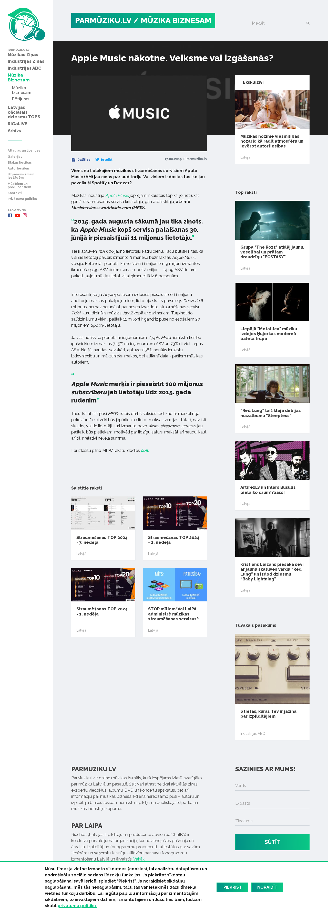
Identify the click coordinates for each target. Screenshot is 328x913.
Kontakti (15, 193)
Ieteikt (106, 160)
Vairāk (139, 859)
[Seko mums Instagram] (25, 215)
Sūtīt (272, 842)
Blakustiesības (20, 162)
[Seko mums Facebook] (10, 215)
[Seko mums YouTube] (17, 215)
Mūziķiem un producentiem (19, 185)
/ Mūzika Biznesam (172, 20)
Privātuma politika (22, 199)
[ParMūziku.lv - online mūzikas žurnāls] (26, 24)
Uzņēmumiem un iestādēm (21, 176)
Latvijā (81, 554)
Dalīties (83, 160)
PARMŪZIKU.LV (103, 20)
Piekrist (232, 887)
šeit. (145, 450)
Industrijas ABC (252, 733)
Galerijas (15, 156)
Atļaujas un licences (24, 150)
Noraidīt (267, 887)
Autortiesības (19, 168)
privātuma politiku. (77, 905)
